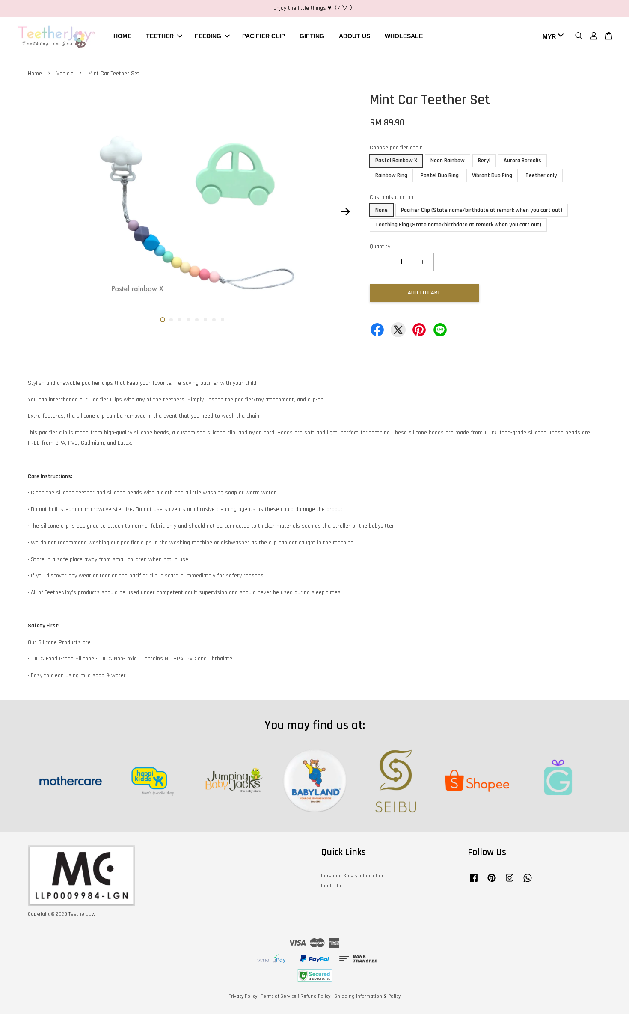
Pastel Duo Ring (440, 175)
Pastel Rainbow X (396, 160)
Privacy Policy (242, 996)
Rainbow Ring (391, 175)
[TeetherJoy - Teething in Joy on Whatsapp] (528, 882)
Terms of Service (279, 996)
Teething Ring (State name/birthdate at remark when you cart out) (458, 225)
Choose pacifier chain (396, 148)
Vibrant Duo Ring (492, 175)
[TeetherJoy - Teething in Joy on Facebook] (474, 882)
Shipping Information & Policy (367, 996)
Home (35, 73)
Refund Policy (315, 996)
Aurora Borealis (522, 160)
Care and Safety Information (353, 876)
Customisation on (391, 197)
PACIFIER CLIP (263, 36)
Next (345, 211)
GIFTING (312, 36)
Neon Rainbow (447, 160)
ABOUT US (354, 36)
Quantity (380, 246)
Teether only (541, 175)
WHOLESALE (404, 36)
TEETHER (160, 36)
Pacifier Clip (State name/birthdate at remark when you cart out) (481, 210)
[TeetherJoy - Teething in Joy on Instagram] (510, 882)
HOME (122, 36)
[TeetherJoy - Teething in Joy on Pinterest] (492, 882)
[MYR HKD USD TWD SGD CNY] (551, 36)
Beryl (484, 160)
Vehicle (65, 73)
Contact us (332, 886)
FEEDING (208, 36)
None (381, 210)
